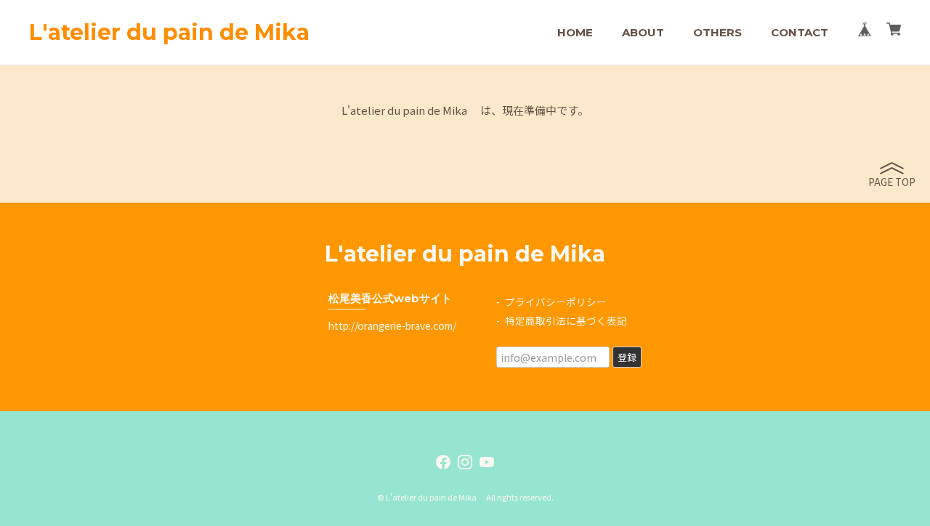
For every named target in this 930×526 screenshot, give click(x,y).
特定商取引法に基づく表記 (566, 320)
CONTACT (799, 32)
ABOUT (643, 32)
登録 (627, 357)
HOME (575, 32)
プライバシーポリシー (556, 301)
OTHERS (717, 32)
